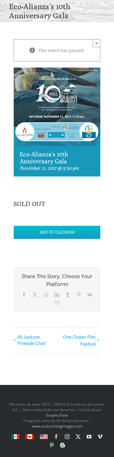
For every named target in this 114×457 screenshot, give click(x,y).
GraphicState (57, 415)
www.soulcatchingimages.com (57, 426)
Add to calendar (57, 232)
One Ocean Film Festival (79, 340)
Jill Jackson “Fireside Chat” (31, 339)
